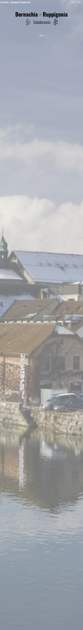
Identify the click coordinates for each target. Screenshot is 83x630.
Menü (79, 2)
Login (73, 2)
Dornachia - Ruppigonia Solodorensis (16, 2)
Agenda (41, 35)
